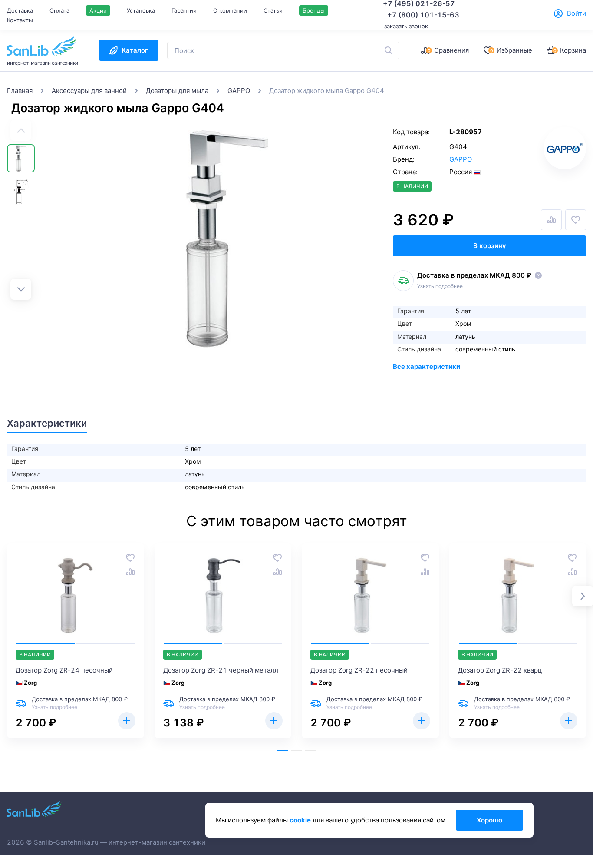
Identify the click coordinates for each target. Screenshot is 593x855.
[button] (20, 289)
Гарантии (184, 10)
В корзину (489, 246)
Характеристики (47, 423)
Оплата (59, 10)
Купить (126, 720)
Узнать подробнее (440, 286)
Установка (141, 10)
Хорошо (489, 820)
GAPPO (460, 159)
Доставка (20, 10)
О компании (230, 10)
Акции (98, 10)
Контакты (20, 20)
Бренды (314, 10)
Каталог (135, 50)
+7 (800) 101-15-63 (423, 14)
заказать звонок (406, 26)
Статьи (273, 10)
